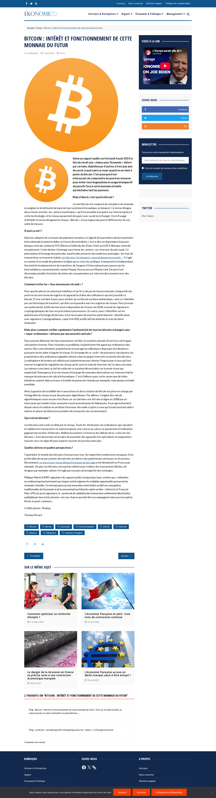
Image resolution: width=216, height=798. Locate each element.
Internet (123, 526)
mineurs (33, 532)
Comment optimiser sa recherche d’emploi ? (48, 615)
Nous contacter (136, 3)
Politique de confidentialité (177, 3)
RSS (36, 3)
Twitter (31, 3)
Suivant (125, 555)
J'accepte (122, 792)
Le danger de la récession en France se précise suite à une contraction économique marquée (50, 675)
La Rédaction (32, 53)
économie (65, 526)
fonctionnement (86, 526)
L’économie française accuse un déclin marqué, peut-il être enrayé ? (108, 673)
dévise (48, 526)
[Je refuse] (212, 792)
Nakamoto (51, 532)
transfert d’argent (73, 532)
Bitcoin (32, 526)
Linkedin (43, 544)
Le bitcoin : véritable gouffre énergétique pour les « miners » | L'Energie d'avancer (74, 729)
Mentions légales (154, 3)
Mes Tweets (148, 216)
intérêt (106, 526)
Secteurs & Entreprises (102, 14)
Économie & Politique (148, 14)
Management (175, 14)
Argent (126, 14)
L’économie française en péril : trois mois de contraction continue (107, 615)
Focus (39, 28)
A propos (121, 3)
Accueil (30, 28)
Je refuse (141, 792)
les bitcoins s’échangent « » (91, 257)
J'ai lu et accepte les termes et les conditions (166, 168)
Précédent (35, 555)
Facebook (26, 3)
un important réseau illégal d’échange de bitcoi (65, 462)
